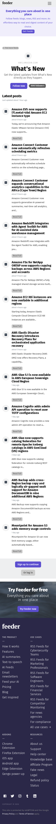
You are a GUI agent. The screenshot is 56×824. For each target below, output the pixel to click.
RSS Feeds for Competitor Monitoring (39, 703)
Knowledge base (41, 759)
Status (34, 785)
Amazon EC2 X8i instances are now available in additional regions (32, 300)
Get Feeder (28, 31)
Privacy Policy (8, 814)
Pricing (6, 687)
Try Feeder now (28, 609)
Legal (33, 775)
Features (8, 651)
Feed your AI (10, 681)
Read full (17, 138)
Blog (5, 692)
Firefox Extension (13, 753)
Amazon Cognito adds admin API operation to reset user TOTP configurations (31, 410)
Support (35, 749)
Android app (10, 763)
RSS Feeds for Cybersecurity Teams (39, 650)
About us (36, 743)
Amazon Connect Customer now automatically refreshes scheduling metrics (31, 148)
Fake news (37, 769)
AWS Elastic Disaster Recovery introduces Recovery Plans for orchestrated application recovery (28, 339)
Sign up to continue (28, 564)
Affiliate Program (41, 764)
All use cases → (40, 727)
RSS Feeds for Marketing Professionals (39, 663)
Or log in (28, 572)
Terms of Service (26, 814)
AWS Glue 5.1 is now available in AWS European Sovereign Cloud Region (31, 378)
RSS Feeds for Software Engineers (39, 677)
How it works (10, 646)
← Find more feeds (10, 48)
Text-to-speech (12, 662)
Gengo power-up (13, 773)
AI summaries (11, 656)
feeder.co (7, 2)
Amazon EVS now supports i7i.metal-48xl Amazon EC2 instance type (29, 112)
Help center (38, 754)
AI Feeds (8, 667)
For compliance (40, 722)
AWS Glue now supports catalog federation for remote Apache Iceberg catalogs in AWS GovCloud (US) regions (29, 445)
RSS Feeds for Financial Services (39, 690)
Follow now (19, 86)
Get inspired (10, 697)
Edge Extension (12, 768)
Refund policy (39, 780)
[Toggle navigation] (50, 3)
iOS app (7, 758)
